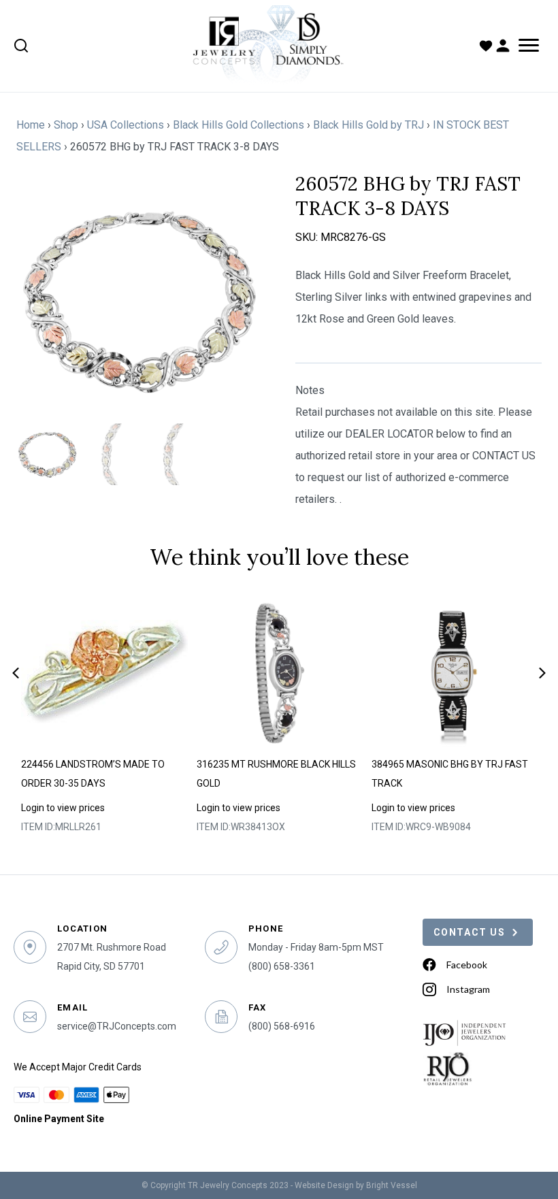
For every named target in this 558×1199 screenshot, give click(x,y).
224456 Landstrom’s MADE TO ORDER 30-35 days (93, 774)
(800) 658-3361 (281, 966)
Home (30, 124)
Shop (66, 124)
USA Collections (125, 124)
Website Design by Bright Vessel (356, 1185)
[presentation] (16, 673)
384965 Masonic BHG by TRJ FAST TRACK (450, 774)
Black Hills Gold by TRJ (368, 124)
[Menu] (528, 45)
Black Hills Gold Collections (238, 124)
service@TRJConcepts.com (116, 1026)
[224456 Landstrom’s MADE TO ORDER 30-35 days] (104, 672)
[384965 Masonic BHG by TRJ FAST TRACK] (454, 672)
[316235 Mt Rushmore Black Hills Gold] (280, 672)
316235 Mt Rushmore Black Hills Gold (276, 774)
